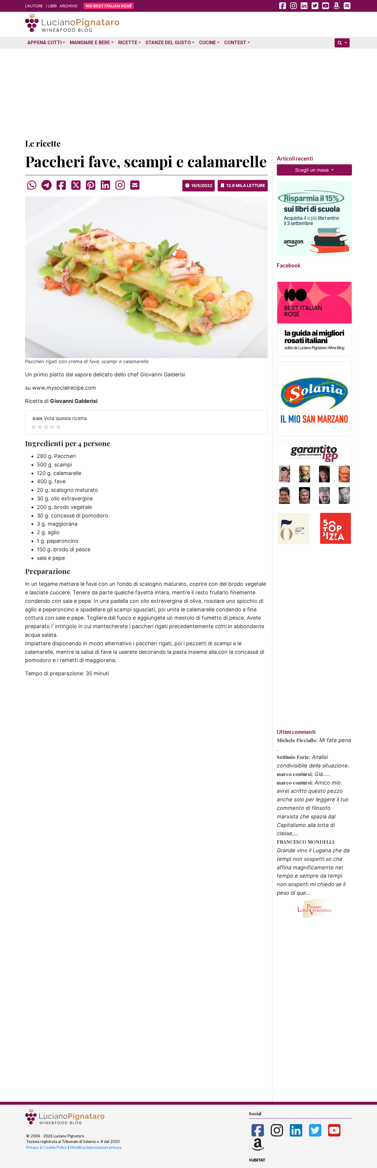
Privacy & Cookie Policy (46, 1147)
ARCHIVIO (68, 6)
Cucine (207, 42)
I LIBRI (51, 6)
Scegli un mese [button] (312, 170)
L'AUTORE (34, 6)
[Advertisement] (188, 92)
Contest (235, 42)
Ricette (127, 42)
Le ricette (43, 143)
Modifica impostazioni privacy (96, 1147)
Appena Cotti (44, 42)
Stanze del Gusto (168, 42)
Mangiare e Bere (90, 42)
